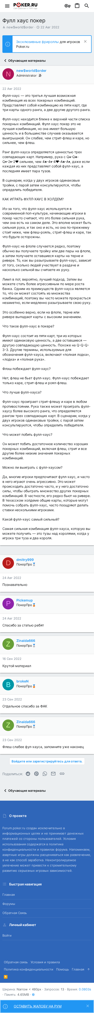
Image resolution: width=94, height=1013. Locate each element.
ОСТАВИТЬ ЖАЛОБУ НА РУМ (37, 1006)
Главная (8, 894)
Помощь (62, 969)
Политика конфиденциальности (28, 969)
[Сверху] (89, 969)
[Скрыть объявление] (84, 41)
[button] (7, 6)
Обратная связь (14, 913)
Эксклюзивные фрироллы (38, 42)
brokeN (22, 681)
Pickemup (24, 600)
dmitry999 (25, 560)
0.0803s (85, 989)
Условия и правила (45, 962)
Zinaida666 (25, 640)
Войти (7, 935)
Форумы (8, 904)
